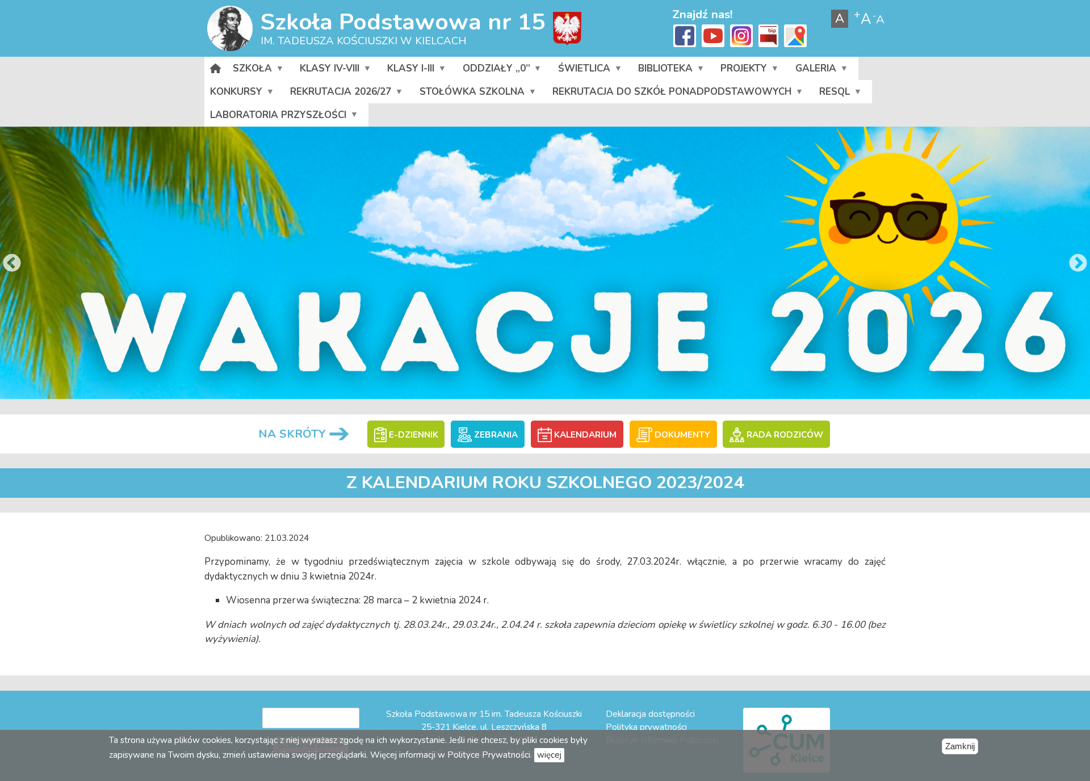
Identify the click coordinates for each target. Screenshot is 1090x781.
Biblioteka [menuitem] (662, 71)
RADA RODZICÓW (783, 434)
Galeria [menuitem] (812, 71)
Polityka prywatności (646, 727)
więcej (549, 755)
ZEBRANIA (495, 434)
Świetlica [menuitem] (581, 71)
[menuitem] (215, 68)
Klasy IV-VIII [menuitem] (326, 71)
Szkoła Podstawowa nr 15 (403, 21)
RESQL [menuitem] (832, 94)
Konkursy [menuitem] (233, 94)
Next (1078, 264)
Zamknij (960, 746)
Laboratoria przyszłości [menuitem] (275, 117)
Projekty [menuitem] (741, 71)
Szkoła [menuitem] (249, 71)
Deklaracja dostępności (650, 714)
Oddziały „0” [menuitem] (493, 71)
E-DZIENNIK (412, 434)
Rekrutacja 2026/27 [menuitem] (337, 94)
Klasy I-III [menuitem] (408, 71)
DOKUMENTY (681, 434)
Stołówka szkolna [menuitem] (469, 94)
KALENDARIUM (584, 434)
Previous (12, 264)
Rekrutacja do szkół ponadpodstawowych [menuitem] (669, 94)
